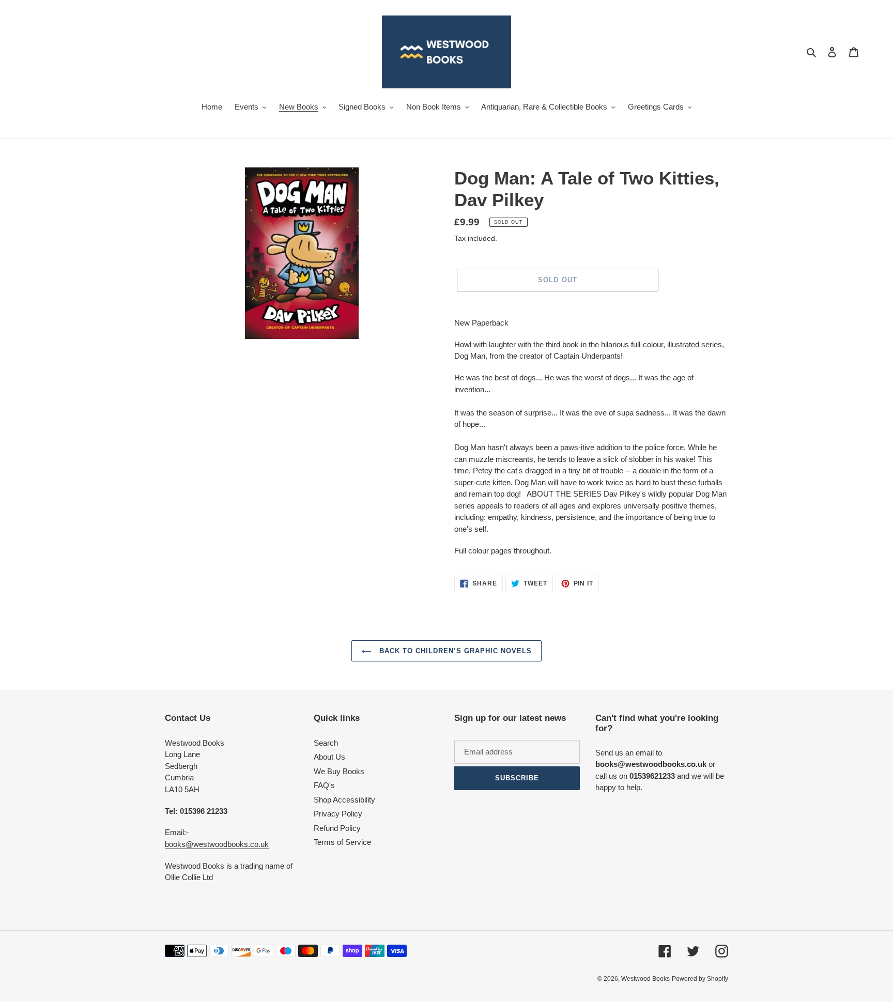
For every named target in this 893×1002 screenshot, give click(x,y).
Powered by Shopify (700, 978)
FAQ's (324, 785)
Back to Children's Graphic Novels (454, 651)
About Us (329, 756)
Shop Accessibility (344, 799)
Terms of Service (342, 842)
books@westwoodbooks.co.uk (217, 844)
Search (326, 742)
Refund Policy (337, 828)
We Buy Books (339, 771)
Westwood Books (645, 978)
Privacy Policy (338, 813)
